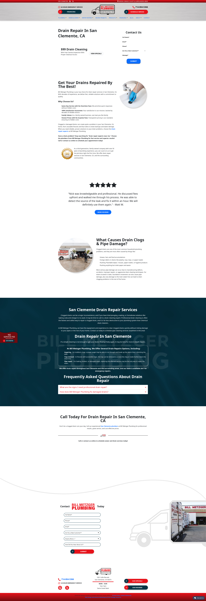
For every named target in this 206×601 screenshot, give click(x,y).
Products (112, 18)
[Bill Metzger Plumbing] (103, 9)
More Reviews (103, 212)
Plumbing (61, 18)
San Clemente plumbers (109, 426)
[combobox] (133, 50)
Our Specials (137, 581)
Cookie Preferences (126, 595)
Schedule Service (137, 12)
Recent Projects (101, 18)
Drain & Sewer (73, 18)
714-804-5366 (141, 7)
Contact (147, 18)
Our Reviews (137, 588)
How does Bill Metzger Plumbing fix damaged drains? (84, 391)
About (138, 18)
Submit (83, 551)
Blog (131, 18)
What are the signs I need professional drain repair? (83, 387)
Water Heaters (87, 18)
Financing (71, 12)
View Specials (96, 53)
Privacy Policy (116, 595)
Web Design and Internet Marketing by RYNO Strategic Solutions (103, 597)
